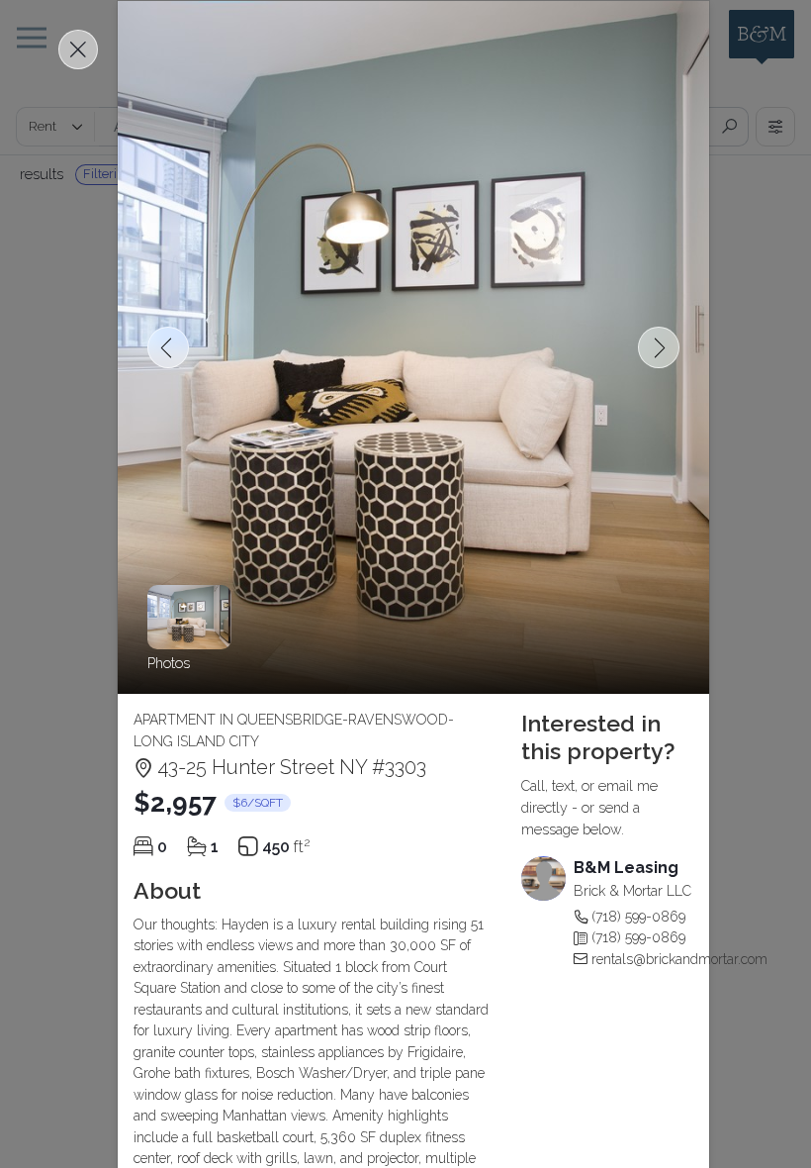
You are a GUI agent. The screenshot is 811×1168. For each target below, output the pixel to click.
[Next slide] (658, 347)
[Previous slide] (168, 347)
